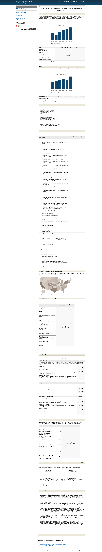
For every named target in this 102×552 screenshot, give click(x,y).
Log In (60, 1)
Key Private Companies (20, 19)
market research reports (65, 536)
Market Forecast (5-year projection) (22, 11)
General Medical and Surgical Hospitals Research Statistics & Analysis (52, 542)
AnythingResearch (45, 347)
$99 (31, 29)
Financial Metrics (19, 15)
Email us (75, 1)
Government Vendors (19, 21)
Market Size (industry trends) (21, 9)
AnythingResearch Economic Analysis (49, 101)
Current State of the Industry (20, 8)
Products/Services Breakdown (21, 12)
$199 (35, 29)
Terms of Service (18, 550)
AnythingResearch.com (82, 550)
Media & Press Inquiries (30, 550)
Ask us (72, 536)
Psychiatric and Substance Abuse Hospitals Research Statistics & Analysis (52, 544)
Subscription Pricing (66, 1)
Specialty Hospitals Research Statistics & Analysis (48, 545)
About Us (23, 550)
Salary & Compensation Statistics (21, 16)
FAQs (72, 1)
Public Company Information (20, 18)
